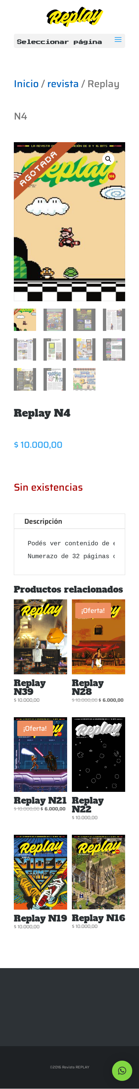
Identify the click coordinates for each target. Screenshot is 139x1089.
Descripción (43, 521)
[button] (108, 159)
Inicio (26, 84)
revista (63, 84)
